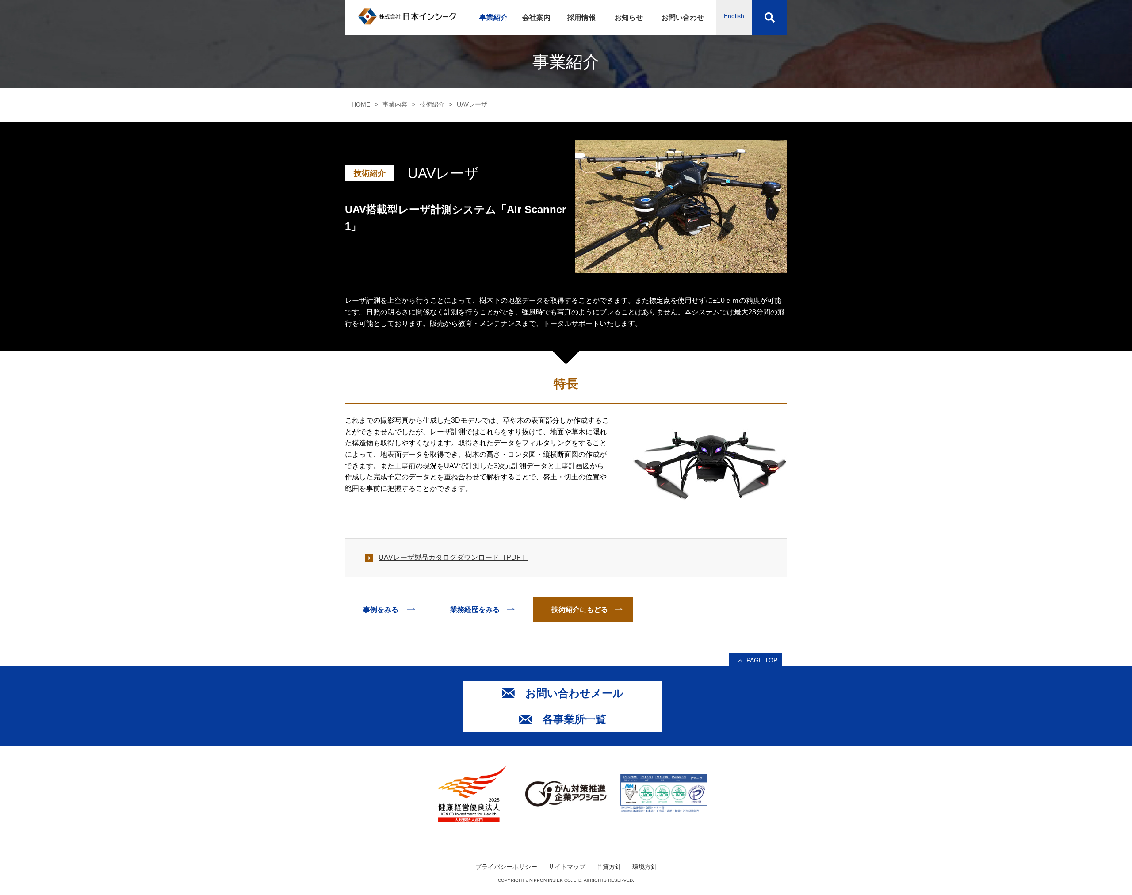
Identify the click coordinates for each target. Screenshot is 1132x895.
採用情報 (581, 17)
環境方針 (644, 866)
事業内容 (394, 104)
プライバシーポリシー (506, 866)
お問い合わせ (683, 17)
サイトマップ (566, 866)
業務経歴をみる (475, 609)
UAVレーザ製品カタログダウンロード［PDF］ (453, 557)
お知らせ (629, 17)
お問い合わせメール (574, 693)
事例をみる (380, 609)
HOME (361, 104)
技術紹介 (432, 104)
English (734, 15)
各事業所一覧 (574, 719)
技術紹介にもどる (579, 609)
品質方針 (609, 866)
